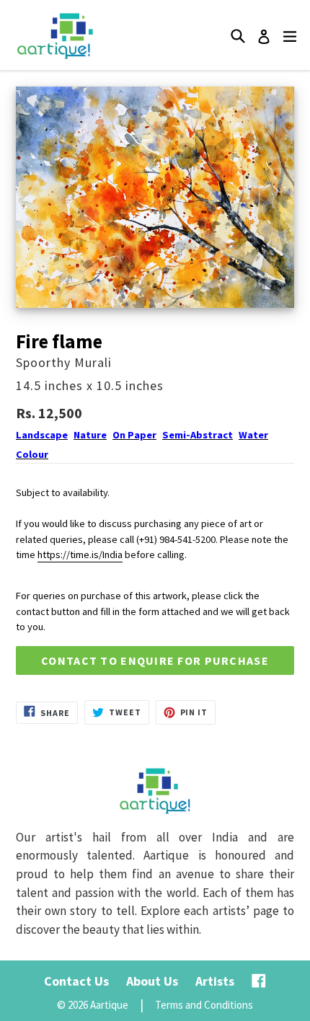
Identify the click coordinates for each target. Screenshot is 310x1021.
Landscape (42, 434)
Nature (90, 434)
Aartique (109, 1005)
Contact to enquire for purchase (155, 660)
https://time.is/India (80, 554)
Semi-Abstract (197, 434)
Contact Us (76, 981)
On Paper (134, 434)
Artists (214, 981)
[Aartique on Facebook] (259, 981)
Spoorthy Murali (64, 362)
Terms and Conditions (204, 1005)
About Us (152, 981)
